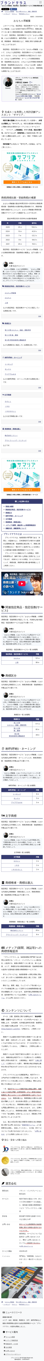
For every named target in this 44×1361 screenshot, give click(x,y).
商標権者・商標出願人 (12, 429)
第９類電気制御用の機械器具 (17, 735)
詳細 (39, 316)
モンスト (8, 369)
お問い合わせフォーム (26, 1246)
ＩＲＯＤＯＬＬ (10, 411)
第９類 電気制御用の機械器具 (15, 340)
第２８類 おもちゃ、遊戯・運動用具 (26, 11)
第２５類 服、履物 (11, 335)
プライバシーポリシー (13, 1354)
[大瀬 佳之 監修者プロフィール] (30, 82)
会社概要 (8, 1347)
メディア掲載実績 (11, 1340)
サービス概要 (10, 1337)
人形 (6, 303)
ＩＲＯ (7, 406)
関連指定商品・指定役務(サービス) (17, 286)
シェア (14, 9)
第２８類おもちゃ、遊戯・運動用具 (16, 724)
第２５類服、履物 (17, 729)
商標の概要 (10, 506)
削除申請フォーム (28, 1125)
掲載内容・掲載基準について (16, 528)
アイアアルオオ (10, 374)
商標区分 (7, 323)
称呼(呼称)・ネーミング (13, 357)
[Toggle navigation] (40, 2)
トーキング (6, 14)
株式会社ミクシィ (24, 14)
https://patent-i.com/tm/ (10, 1029)
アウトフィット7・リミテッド (16, 440)
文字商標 (7, 395)
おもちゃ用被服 (9, 11)
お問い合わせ (10, 1351)
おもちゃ (8, 298)
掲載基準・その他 (11, 1344)
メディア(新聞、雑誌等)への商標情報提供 (21, 525)
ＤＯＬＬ (14, 14)
